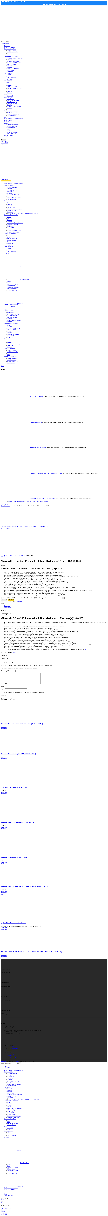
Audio (9, 74)
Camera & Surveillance (10, 49)
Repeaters (10, 90)
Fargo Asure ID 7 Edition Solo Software (14, 787)
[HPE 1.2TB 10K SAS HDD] (17, 396)
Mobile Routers (8, 80)
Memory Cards (11, 127)
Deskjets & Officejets (13, 100)
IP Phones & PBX (12, 86)
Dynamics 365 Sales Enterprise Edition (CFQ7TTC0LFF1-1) (22, 724)
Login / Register (8, 1195)
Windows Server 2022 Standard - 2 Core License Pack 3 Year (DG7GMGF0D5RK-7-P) (24, 526)
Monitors (9, 67)
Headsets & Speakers (13, 61)
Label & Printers (8, 79)
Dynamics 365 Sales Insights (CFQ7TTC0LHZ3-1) (18, 754)
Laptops (9, 65)
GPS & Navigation (12, 361)
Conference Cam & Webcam (15, 58)
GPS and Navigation (12, 112)
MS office (3, 557)
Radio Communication (13, 114)
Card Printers (10, 99)
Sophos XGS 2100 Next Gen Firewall (13, 923)
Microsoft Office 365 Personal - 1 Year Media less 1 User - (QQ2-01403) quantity (24, 598)
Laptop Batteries (11, 64)
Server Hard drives (12, 132)
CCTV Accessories (12, 52)
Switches (9, 93)
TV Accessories (11, 77)
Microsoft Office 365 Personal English (14, 857)
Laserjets (9, 105)
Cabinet (9, 85)
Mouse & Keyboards (13, 68)
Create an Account (6, 1208)
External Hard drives (12, 124)
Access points (11, 83)
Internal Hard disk (12, 126)
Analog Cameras (11, 50)
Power (6, 94)
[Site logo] (16, 40)
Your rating (4, 671)
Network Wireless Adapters (14, 88)
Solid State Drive (12, 133)
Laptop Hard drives (12, 284)
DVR (8, 53)
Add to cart (4, 599)
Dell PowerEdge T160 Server (38, 447)
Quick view (4, 728)
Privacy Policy (11, 1046)
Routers (9, 91)
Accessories (7, 46)
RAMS (9, 130)
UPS (5, 136)
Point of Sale (10, 70)
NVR (8, 55)
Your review (4, 683)
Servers (6, 117)
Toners (9, 109)
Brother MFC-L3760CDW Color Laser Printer (42, 498)
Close (2, 366)
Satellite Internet (11, 115)
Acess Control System (10, 47)
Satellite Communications (11, 111)
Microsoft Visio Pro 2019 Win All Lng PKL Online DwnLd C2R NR (24, 886)
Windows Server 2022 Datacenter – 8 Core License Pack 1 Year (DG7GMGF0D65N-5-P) (31, 952)
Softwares (6, 121)
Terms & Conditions (12, 1048)
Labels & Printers (12, 103)
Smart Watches (8, 120)
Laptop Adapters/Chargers (14, 62)
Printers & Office (8, 97)
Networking (7, 82)
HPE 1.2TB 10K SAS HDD (37, 396)
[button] (4, 792)
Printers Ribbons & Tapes (14, 106)
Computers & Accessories (11, 56)
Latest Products (11, 1057)
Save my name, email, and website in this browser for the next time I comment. (24, 692)
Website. (14, 652)
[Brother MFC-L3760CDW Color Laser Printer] (17, 498)
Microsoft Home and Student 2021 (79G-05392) (14, 555)
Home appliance (8, 73)
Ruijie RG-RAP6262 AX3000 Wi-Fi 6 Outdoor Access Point (46, 473)
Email (3, 689)
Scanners (9, 108)
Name (3, 686)
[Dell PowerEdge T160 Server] (17, 447)
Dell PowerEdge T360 (36, 422)
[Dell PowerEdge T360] (17, 422)
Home (2, 506)
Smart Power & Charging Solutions (13, 118)
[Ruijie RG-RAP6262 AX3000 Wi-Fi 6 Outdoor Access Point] (17, 473)
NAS (8, 129)
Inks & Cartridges (12, 102)
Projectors (10, 71)
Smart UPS (10, 96)
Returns (9, 1049)
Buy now (11, 599)
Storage (6, 123)
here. (85, 649)
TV (8, 76)
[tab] (55, 606)
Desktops (9, 59)
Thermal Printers (8, 135)
